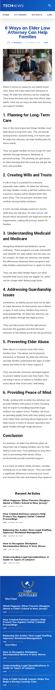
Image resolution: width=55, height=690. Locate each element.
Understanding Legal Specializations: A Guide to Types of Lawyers (26, 558)
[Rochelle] (9, 42)
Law (46, 42)
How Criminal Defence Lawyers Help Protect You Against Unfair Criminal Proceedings (24, 516)
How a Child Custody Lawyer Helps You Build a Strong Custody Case (26, 680)
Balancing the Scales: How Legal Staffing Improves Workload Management (27, 531)
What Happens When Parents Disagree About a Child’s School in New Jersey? (26, 501)
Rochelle (18, 42)
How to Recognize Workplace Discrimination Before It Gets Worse (24, 544)
